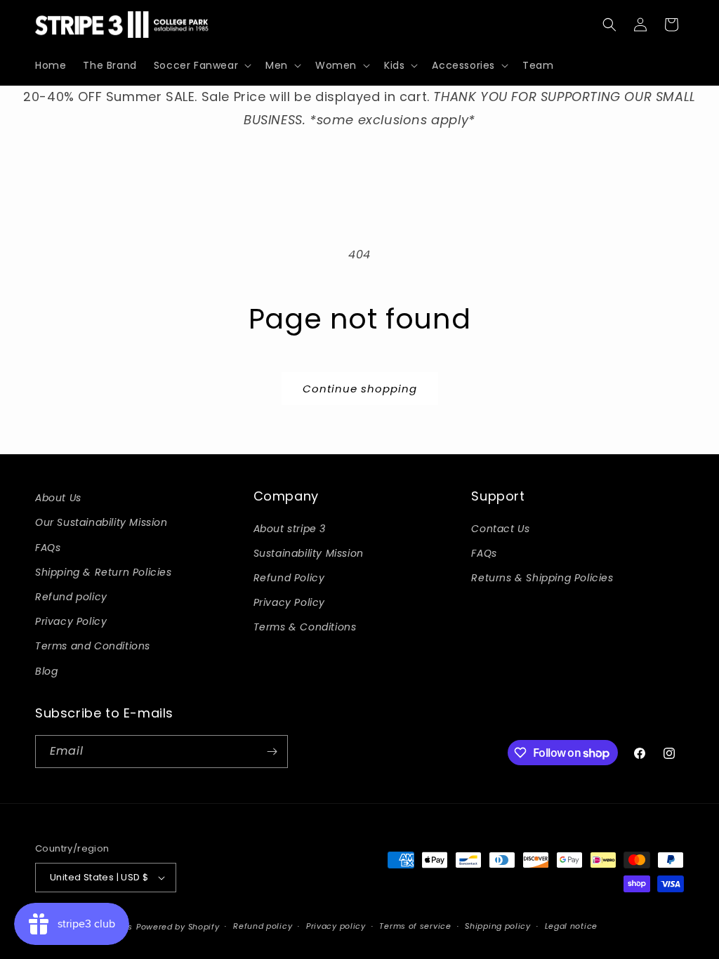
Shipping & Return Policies (103, 572)
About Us (58, 498)
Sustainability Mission (308, 553)
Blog (46, 671)
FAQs (47, 548)
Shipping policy (498, 926)
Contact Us (500, 529)
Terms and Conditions (92, 646)
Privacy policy (336, 926)
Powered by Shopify (178, 926)
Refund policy (71, 597)
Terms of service (415, 926)
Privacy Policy (71, 621)
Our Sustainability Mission (101, 522)
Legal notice (571, 926)
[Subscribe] (271, 751)
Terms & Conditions (305, 627)
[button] (201, 65)
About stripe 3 (289, 529)
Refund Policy (289, 578)
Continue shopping (360, 388)
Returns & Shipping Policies (542, 578)
